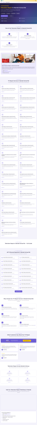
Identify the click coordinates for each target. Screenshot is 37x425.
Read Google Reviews (26, 340)
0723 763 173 (6, 70)
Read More (3, 91)
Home (1, 2)
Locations (4, 2)
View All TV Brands (18, 291)
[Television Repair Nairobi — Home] (2, 0)
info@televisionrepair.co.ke (7, 71)
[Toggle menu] (35, 0)
